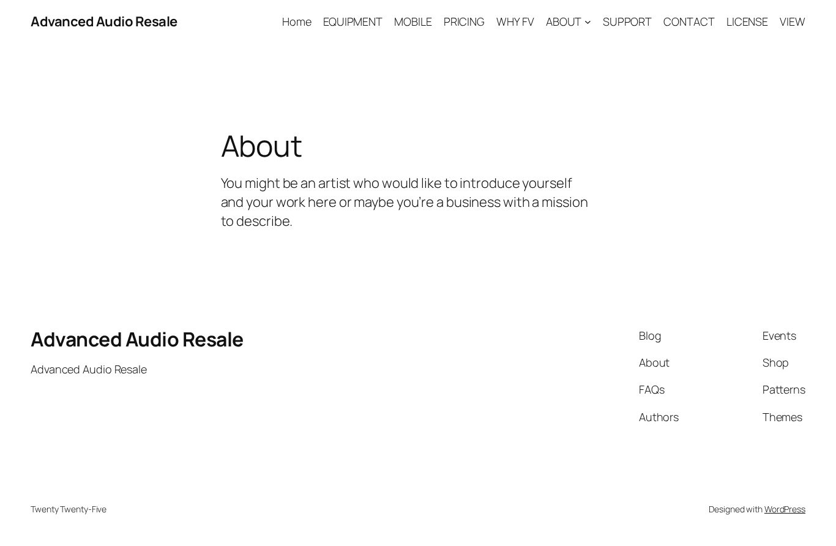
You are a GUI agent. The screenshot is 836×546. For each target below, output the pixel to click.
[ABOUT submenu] (587, 21)
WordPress (784, 509)
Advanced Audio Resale (104, 21)
